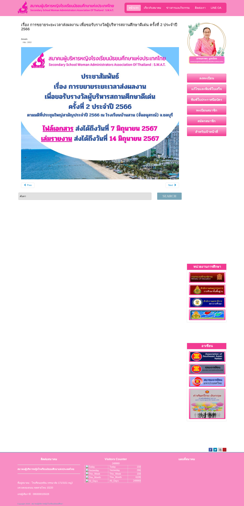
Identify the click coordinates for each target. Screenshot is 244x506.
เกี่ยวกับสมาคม (152, 7)
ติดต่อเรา (200, 7)
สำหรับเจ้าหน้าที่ (206, 132)
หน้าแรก (134, 7)
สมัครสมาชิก (207, 121)
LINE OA (216, 7)
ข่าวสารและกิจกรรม (178, 7)
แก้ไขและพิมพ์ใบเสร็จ (206, 89)
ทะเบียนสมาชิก (206, 110)
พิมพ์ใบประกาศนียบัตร (206, 99)
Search (169, 196)
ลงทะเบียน (206, 78)
